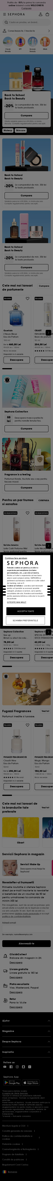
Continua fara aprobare (16, 558)
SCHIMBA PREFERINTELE (25, 620)
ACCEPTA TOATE (25, 611)
